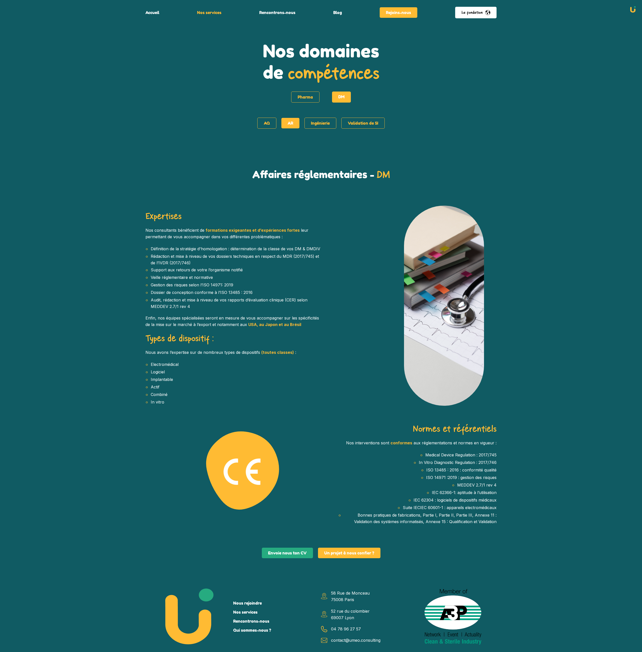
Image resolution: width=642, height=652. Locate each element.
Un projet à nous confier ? (349, 552)
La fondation (472, 12)
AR (290, 123)
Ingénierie (320, 123)
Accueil (152, 13)
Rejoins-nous (398, 12)
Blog (337, 13)
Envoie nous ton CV (287, 552)
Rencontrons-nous (277, 13)
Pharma (305, 97)
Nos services (209, 13)
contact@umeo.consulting (355, 640)
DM (341, 96)
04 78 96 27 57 (346, 629)
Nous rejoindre (247, 603)
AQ (267, 123)
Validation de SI (363, 123)
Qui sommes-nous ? (252, 630)
